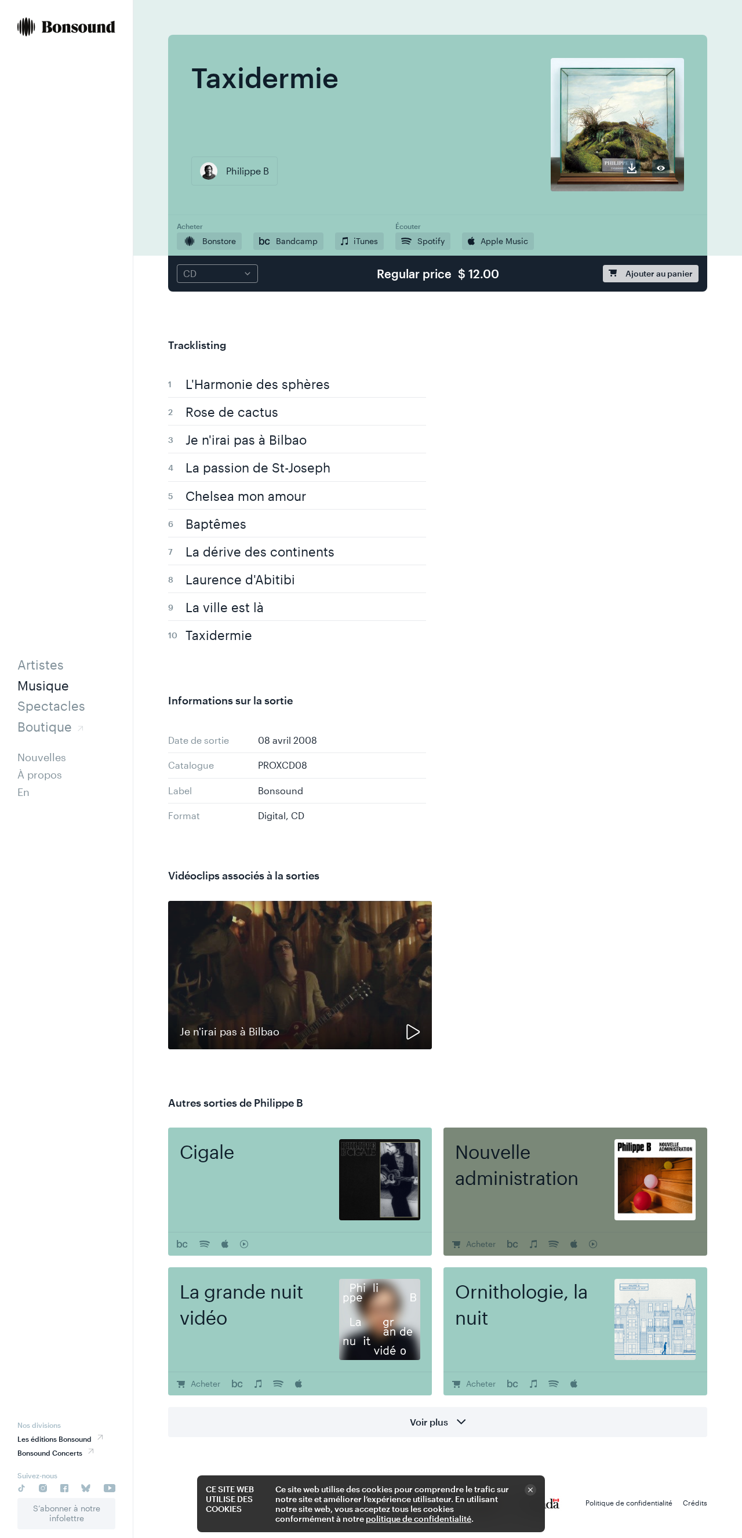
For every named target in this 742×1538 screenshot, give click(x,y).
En (23, 792)
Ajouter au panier (659, 273)
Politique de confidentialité (628, 1503)
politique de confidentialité (418, 1519)
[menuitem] (66, 28)
